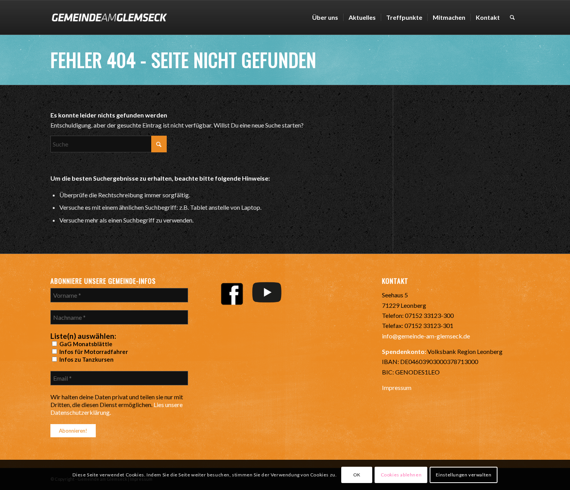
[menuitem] (325, 17)
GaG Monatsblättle (85, 343)
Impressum (396, 387)
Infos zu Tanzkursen (86, 359)
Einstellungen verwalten (464, 475)
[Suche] (512, 17)
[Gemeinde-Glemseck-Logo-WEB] (109, 17)
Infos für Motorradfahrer (93, 351)
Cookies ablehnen (401, 475)
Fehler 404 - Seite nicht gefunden (183, 59)
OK (357, 475)
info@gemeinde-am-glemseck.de (426, 336)
